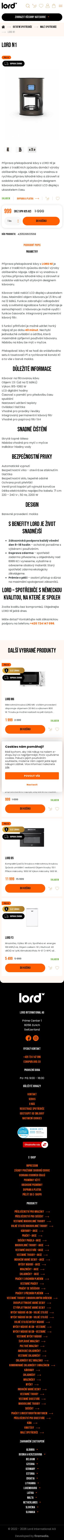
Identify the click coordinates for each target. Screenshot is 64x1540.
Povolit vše (32, 776)
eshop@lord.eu (32, 1062)
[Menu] (60, 6)
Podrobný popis (32, 245)
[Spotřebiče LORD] (9, 5)
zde (7, 767)
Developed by (24, 1536)
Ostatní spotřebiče (22, 27)
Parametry (32, 251)
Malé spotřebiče (48, 27)
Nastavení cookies (32, 1118)
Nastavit (32, 784)
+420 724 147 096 (32, 1057)
